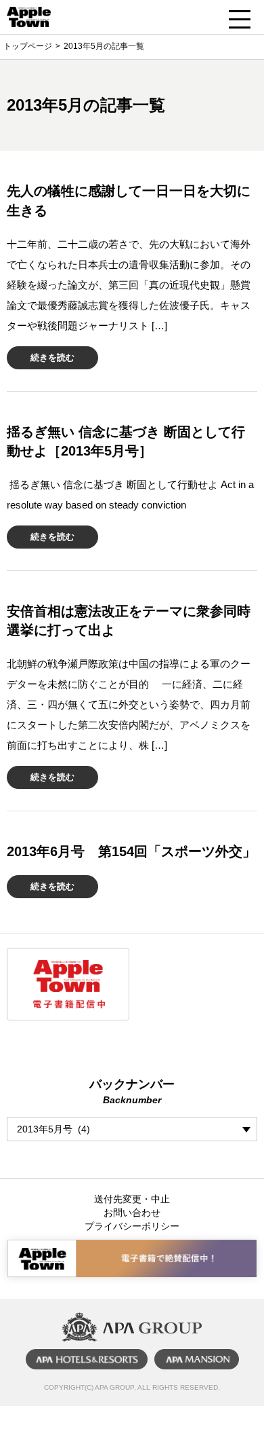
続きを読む (52, 357)
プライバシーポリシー (132, 1226)
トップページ (27, 46)
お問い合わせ (132, 1212)
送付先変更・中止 (132, 1199)
